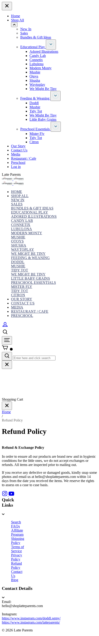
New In (25, 29)
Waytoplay (37, 84)
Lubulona (36, 64)
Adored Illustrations (43, 51)
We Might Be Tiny (43, 89)
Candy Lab (37, 56)
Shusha (34, 80)
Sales (24, 33)
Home (15, 16)
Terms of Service (17, 549)
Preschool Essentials (35, 129)
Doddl (34, 103)
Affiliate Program (17, 532)
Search (16, 522)
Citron (34, 142)
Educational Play (33, 47)
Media (15, 154)
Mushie (34, 72)
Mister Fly (36, 134)
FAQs (15, 526)
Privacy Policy (16, 557)
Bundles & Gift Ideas (35, 37)
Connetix (36, 60)
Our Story (18, 146)
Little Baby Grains (42, 119)
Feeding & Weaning (35, 98)
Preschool (18, 163)
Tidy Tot (35, 111)
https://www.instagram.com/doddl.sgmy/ (31, 618)
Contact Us (19, 150)
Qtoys (33, 76)
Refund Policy (16, 565)
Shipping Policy (17, 541)
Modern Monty (40, 68)
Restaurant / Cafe (23, 158)
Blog (14, 580)
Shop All (17, 20)
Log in (16, 167)
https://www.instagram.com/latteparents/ (31, 622)
